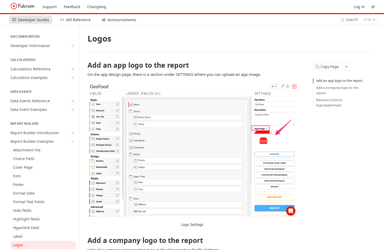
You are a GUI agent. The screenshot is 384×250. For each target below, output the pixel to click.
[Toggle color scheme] (373, 6)
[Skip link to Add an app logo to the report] (84, 65)
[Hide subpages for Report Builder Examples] (73, 141)
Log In (359, 6)
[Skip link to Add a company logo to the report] (84, 241)
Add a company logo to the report (337, 90)
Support (50, 6)
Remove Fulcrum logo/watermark (329, 102)
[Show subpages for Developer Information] (73, 46)
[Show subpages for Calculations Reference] (73, 69)
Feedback (72, 6)
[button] (192, 150)
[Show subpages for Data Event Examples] (73, 109)
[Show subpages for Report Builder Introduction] (73, 133)
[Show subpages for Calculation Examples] (73, 78)
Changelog (96, 6)
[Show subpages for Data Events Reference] (73, 101)
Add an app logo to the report (339, 80)
